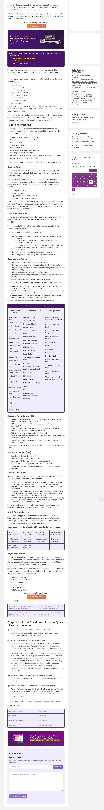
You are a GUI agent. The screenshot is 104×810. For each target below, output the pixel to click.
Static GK (16, 61)
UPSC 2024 (12, 725)
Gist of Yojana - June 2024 (81, 137)
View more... (76, 123)
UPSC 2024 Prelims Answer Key (82, 79)
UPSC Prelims (42, 720)
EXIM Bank (14, 491)
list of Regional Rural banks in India (41, 445)
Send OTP (57, 767)
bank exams (40, 162)
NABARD (51, 498)
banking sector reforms (44, 702)
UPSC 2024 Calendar (15, 711)
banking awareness (53, 117)
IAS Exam (37, 106)
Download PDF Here (36, 26)
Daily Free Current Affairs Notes (83, 81)
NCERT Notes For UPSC (16, 720)
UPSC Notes (42, 716)
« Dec (74, 194)
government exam (27, 14)
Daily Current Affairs (20, 63)
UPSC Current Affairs (45, 725)
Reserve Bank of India (19, 170)
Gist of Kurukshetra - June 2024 (83, 139)
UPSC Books (42, 711)
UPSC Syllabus (13, 716)
